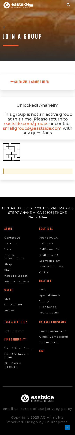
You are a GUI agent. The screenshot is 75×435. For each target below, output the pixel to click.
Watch (8, 290)
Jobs (7, 249)
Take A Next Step (15, 322)
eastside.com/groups (26, 123)
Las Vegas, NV (49, 260)
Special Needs (49, 295)
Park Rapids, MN (51, 266)
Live (7, 298)
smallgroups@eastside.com (32, 128)
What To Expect (15, 275)
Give (42, 351)
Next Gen (45, 281)
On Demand (13, 304)
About (8, 229)
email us (11, 409)
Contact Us (12, 237)
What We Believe (16, 281)
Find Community (15, 339)
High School (48, 306)
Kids (42, 289)
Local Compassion (53, 330)
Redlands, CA (49, 255)
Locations (46, 229)
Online (44, 272)
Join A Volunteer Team (16, 355)
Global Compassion (53, 336)
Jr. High (45, 301)
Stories (9, 310)
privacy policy (59, 409)
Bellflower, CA (49, 249)
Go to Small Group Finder (31, 82)
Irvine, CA (46, 243)
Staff (7, 270)
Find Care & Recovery (12, 365)
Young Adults (49, 312)
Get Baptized (14, 330)
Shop (8, 264)
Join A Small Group (18, 348)
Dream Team (48, 342)
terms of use (32, 409)
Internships (12, 243)
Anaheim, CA (48, 237)
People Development (14, 256)
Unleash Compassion (52, 322)
